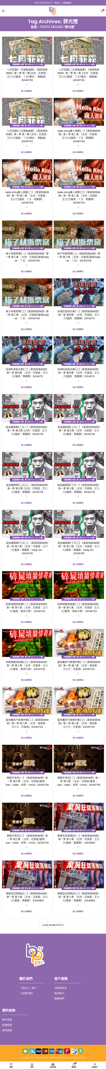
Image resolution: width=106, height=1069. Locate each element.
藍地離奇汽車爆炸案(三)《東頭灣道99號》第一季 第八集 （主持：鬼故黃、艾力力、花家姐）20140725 (78, 723)
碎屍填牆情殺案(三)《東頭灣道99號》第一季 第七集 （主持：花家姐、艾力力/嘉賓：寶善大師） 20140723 (27, 665)
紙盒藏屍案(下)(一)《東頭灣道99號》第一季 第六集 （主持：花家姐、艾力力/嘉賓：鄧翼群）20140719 (78, 488)
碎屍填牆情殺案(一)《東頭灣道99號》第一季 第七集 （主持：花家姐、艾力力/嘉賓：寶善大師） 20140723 (27, 607)
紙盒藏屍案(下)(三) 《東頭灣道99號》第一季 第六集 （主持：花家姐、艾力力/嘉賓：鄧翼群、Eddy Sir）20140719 (79, 548)
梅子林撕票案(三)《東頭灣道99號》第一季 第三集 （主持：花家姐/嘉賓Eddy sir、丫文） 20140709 (27, 315)
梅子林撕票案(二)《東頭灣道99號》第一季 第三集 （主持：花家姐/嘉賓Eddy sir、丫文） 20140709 (78, 257)
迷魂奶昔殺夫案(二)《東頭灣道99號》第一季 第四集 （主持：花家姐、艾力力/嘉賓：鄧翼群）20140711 (27, 373)
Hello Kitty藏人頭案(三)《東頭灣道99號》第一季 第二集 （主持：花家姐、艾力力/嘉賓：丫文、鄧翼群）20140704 (79, 197)
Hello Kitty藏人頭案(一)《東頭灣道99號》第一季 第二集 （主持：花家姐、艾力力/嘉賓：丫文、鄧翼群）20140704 (79, 136)
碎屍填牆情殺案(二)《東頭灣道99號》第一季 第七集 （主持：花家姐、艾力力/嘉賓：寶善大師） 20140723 (78, 607)
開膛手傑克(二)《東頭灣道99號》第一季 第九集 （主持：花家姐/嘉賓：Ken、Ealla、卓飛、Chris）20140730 (78, 781)
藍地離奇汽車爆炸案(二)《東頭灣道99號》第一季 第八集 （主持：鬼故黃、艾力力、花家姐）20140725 (27, 723)
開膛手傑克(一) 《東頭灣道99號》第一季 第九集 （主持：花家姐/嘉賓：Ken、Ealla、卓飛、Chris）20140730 (27, 781)
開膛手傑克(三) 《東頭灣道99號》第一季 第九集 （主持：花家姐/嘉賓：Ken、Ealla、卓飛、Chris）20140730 (27, 839)
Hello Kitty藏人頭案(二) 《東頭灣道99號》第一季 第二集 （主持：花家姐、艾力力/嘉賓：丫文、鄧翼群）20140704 (27, 197)
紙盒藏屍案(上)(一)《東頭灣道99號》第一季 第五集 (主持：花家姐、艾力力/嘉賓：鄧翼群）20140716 (27, 430)
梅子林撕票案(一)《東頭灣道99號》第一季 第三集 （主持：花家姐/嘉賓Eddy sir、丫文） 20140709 (27, 257)
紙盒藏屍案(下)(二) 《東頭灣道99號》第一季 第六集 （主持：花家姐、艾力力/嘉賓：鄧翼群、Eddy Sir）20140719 (27, 548)
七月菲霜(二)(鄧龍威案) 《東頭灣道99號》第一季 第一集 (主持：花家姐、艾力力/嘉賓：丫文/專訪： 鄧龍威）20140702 (78, 75)
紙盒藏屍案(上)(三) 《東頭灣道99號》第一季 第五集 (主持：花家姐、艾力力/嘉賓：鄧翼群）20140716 (27, 488)
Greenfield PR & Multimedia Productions (52, 1057)
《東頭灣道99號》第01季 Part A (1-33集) (27, 64)
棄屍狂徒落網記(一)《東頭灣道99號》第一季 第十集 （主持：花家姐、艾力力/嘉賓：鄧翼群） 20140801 (78, 839)
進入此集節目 (26, 91)
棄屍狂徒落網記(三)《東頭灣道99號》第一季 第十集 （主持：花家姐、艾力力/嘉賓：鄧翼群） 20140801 (78, 897)
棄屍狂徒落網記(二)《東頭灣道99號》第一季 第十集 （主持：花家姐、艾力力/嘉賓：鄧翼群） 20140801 (27, 897)
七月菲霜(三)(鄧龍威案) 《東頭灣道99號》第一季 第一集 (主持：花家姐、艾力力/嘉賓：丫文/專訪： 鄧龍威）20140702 (27, 136)
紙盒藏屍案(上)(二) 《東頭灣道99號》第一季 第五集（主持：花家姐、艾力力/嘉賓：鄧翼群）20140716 (79, 430)
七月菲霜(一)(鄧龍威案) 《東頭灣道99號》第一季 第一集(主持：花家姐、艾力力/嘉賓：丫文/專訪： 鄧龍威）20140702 (27, 75)
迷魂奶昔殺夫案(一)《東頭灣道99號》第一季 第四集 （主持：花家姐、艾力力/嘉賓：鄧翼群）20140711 (78, 315)
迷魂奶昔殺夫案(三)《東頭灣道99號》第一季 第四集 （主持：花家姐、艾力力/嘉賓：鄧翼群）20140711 (78, 373)
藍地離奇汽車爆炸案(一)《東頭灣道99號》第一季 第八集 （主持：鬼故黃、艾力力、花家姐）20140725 (78, 665)
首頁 (34, 27)
